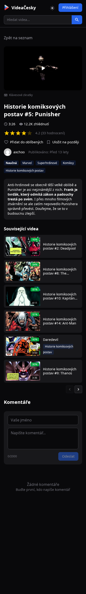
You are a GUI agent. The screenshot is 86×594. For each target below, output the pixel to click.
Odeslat (68, 456)
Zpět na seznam (18, 37)
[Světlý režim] (52, 7)
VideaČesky (23, 7)
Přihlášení (70, 7)
